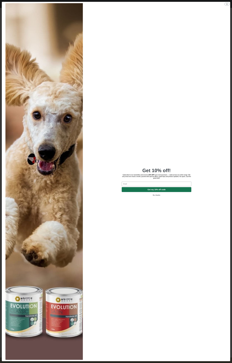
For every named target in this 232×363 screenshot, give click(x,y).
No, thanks (156, 195)
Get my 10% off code (157, 190)
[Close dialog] (226, 4)
